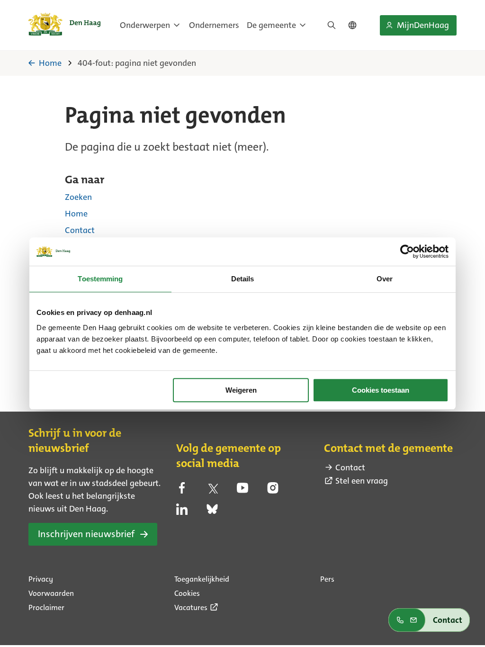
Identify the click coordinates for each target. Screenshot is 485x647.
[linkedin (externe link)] (182, 512)
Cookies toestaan (380, 390)
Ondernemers (214, 25)
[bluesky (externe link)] (212, 512)
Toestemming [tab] (100, 279)
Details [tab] (242, 279)
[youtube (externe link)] (242, 490)
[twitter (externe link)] (212, 490)
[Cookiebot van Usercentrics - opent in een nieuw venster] (407, 251)
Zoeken (78, 197)
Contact (80, 230)
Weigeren (241, 390)
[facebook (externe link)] (182, 490)
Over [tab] (385, 279)
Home (76, 213)
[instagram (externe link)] (272, 490)
